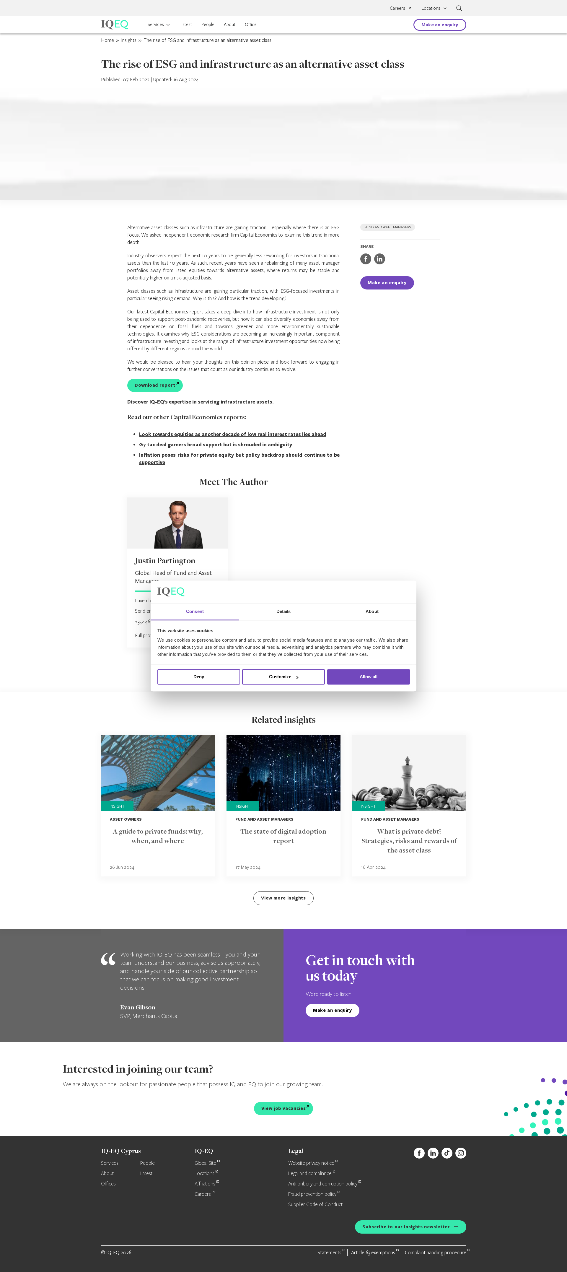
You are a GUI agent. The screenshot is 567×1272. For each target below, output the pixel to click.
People (207, 24)
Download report (155, 385)
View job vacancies (283, 1108)
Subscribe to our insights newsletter (406, 1227)
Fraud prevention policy (312, 1194)
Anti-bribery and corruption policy (322, 1184)
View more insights (283, 898)
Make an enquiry (439, 25)
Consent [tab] (195, 611)
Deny (198, 676)
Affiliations (205, 1184)
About (229, 24)
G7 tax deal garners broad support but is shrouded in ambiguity (215, 444)
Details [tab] (283, 611)
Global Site (205, 1163)
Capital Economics (258, 234)
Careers (397, 8)
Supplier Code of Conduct (315, 1205)
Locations (204, 1174)
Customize (280, 676)
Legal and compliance (310, 1174)
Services (156, 24)
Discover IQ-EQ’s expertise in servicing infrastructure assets (199, 401)
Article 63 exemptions (373, 1252)
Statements (329, 1252)
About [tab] (372, 611)
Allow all (368, 676)
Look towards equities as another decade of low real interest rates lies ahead (232, 434)
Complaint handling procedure (435, 1252)
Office (251, 24)
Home (107, 40)
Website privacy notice (311, 1163)
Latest (186, 24)
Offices (108, 1184)
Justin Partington (165, 561)
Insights (128, 40)
